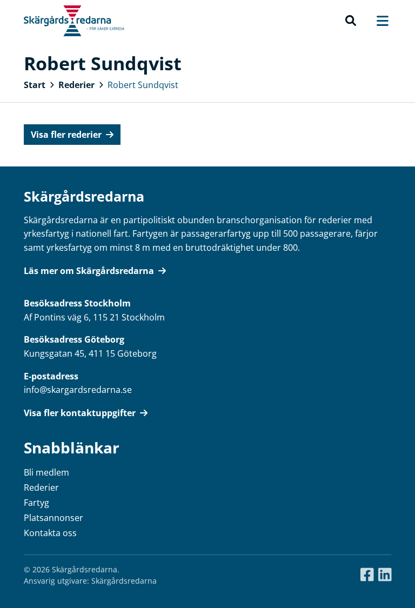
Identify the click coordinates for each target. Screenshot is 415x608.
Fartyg (36, 503)
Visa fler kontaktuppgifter (80, 413)
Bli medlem (46, 472)
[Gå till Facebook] (367, 575)
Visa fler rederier (66, 135)
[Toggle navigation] (377, 20)
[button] (350, 21)
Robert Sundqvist (143, 85)
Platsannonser (53, 518)
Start (34, 85)
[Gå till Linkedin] (385, 575)
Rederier (76, 85)
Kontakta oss (50, 533)
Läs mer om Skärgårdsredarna (89, 271)
